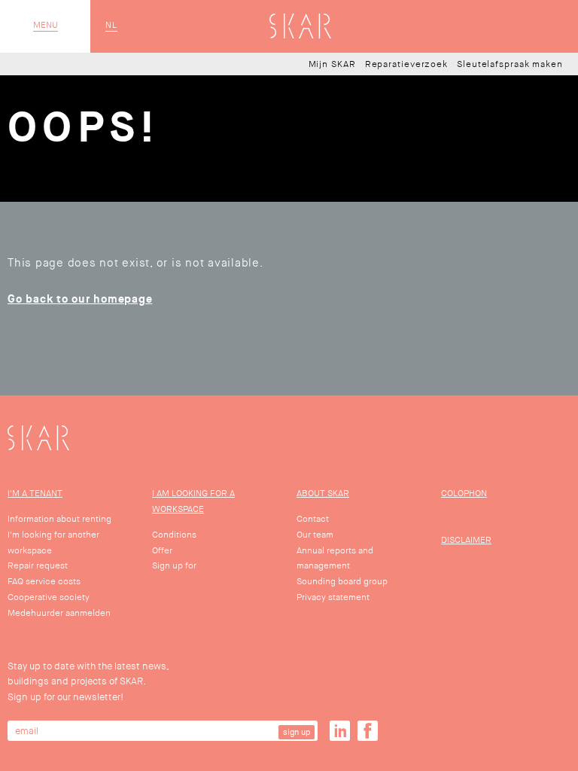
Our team (315, 535)
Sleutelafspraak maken (510, 64)
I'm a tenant (35, 493)
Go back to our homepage (80, 299)
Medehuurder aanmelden (59, 613)
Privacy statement (333, 597)
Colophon (464, 493)
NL (111, 25)
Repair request (38, 565)
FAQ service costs (44, 581)
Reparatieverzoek (406, 64)
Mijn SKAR (332, 64)
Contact (313, 519)
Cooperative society (49, 597)
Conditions (174, 535)
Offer (162, 550)
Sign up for (174, 565)
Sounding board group (342, 581)
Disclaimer (466, 540)
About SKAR (323, 493)
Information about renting (59, 519)
